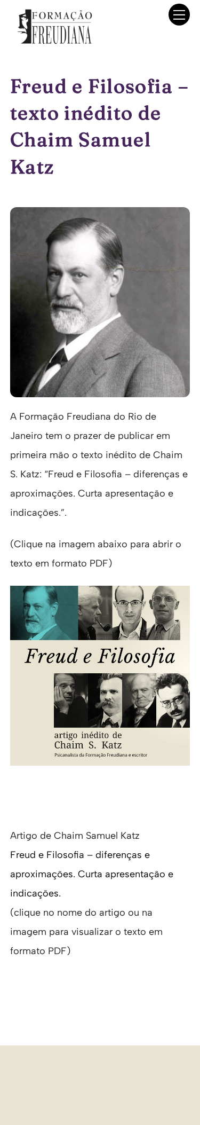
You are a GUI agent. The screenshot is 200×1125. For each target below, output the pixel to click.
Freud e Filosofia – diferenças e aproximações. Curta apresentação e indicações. (91, 874)
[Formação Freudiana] (51, 41)
